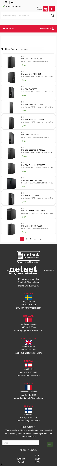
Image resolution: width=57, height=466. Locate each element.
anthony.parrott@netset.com (28, 352)
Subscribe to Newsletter (28, 262)
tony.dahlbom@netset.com (28, 307)
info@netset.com (31, 281)
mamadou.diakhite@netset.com (28, 397)
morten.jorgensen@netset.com (28, 330)
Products (10, 28)
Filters (6, 49)
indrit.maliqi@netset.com (28, 375)
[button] (52, 8)
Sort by (14, 49)
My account (45, 28)
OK (49, 444)
